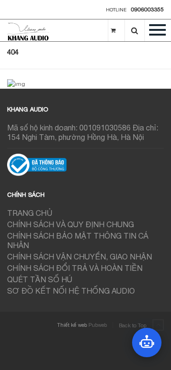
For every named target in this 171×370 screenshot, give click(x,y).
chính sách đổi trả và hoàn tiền (74, 268)
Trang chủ (29, 213)
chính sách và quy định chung (70, 224)
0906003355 (147, 9)
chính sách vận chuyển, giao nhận (79, 256)
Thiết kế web (72, 325)
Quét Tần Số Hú (39, 279)
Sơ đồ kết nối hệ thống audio (71, 291)
